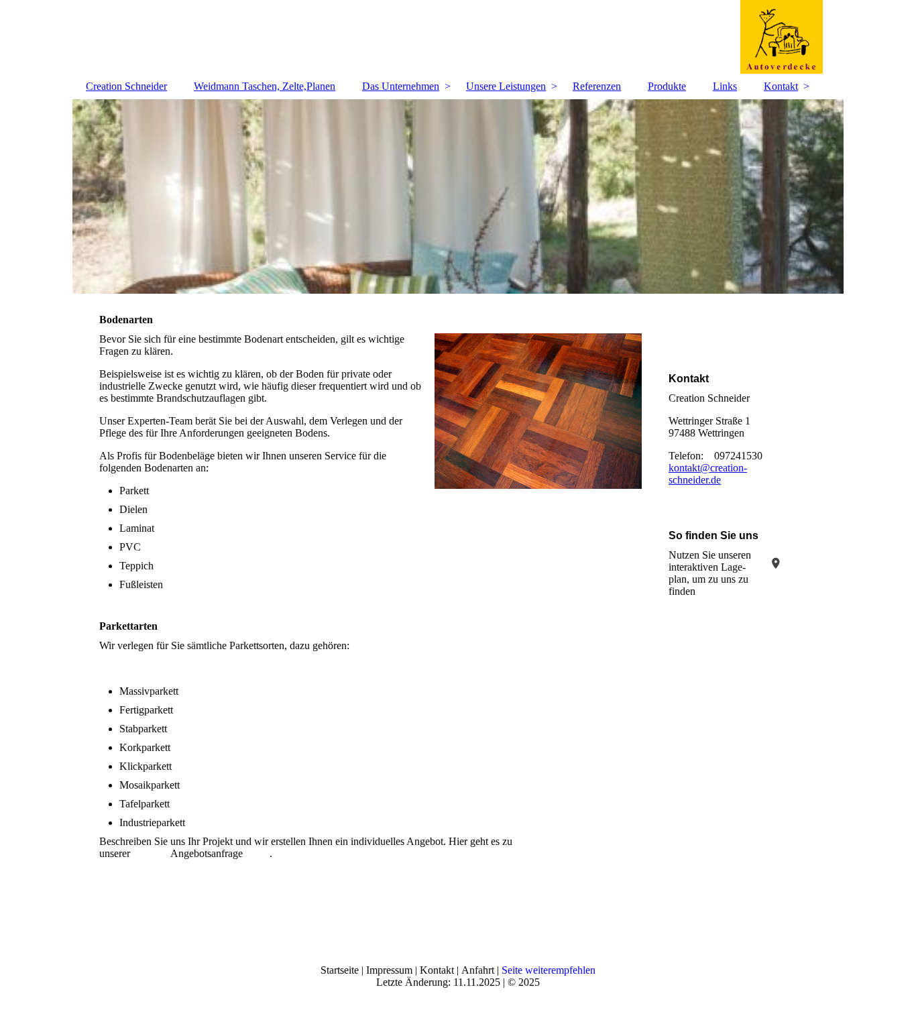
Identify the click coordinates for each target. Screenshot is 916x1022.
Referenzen (597, 86)
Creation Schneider (126, 86)
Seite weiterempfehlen (548, 970)
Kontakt (781, 86)
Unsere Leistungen (506, 86)
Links (725, 86)
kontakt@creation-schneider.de (708, 474)
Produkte (667, 86)
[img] (458, 37)
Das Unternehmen (400, 86)
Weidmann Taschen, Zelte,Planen (264, 86)
